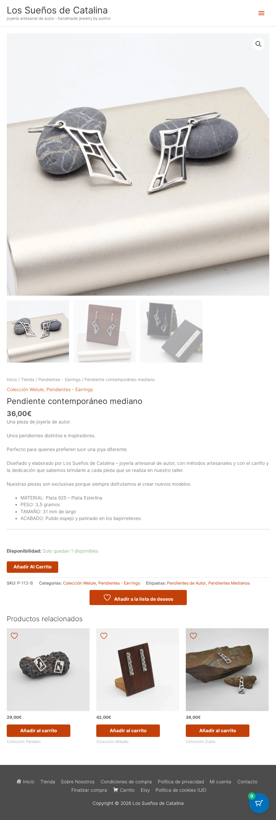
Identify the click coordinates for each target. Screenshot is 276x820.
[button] (258, 44)
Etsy (145, 790)
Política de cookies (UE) (181, 790)
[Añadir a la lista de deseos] (15, 636)
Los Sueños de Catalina (57, 10)
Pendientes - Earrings (59, 379)
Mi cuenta (220, 781)
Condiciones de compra (126, 781)
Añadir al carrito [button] (38, 730)
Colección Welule (25, 389)
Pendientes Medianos (229, 583)
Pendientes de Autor (186, 583)
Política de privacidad (181, 781)
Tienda (27, 379)
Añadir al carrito (32, 566)
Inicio (12, 379)
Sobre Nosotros (78, 781)
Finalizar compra (89, 790)
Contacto (247, 781)
